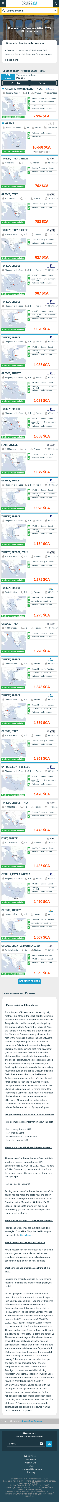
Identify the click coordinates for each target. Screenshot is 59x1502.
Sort (45, 83)
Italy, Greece (9, 445)
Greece (9, 123)
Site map (31, 1472)
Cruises (4, 1421)
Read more (11, 60)
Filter (17, 83)
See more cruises (29, 981)
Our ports (15, 1421)
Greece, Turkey (11, 373)
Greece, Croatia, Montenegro (20, 946)
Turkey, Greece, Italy (14, 552)
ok (49, 1444)
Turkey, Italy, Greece (14, 158)
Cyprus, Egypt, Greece (15, 767)
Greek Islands (26, 1235)
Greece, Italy (9, 194)
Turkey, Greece (10, 266)
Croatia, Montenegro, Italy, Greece (24, 89)
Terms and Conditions (31, 1469)
